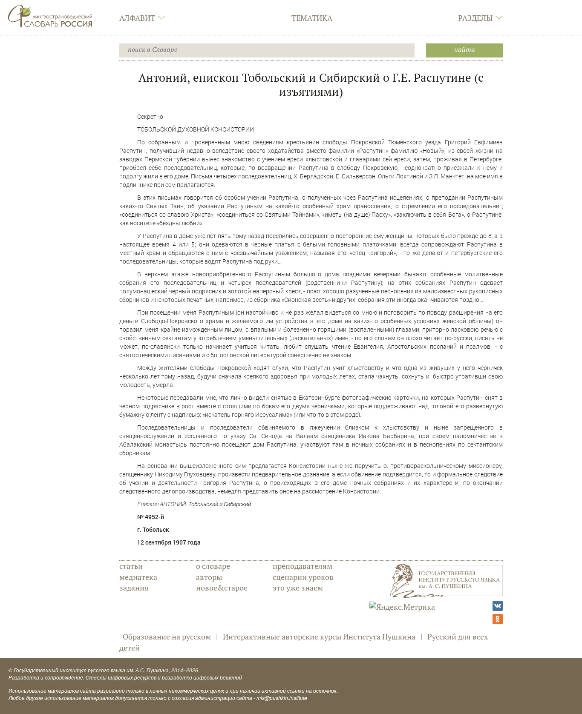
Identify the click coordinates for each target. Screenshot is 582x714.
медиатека (138, 577)
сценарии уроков (303, 577)
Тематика (311, 18)
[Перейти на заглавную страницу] (50, 15)
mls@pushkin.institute (281, 697)
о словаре (213, 566)
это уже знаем (298, 587)
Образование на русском (167, 636)
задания (134, 587)
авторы (209, 577)
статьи (131, 566)
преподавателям (302, 566)
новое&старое (222, 587)
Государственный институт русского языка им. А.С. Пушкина (91, 670)
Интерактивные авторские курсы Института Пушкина (319, 636)
